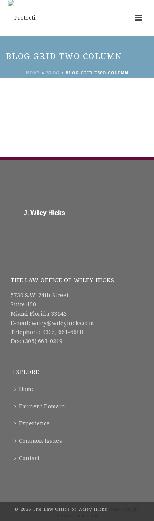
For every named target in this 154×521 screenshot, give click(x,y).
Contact (29, 458)
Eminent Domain (42, 406)
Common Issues (40, 441)
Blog (53, 73)
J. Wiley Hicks (44, 213)
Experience (34, 423)
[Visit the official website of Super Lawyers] (40, 232)
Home (33, 73)
